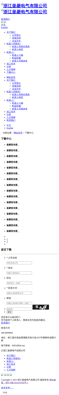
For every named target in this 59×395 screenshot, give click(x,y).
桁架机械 (16, 58)
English (4, 27)
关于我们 (11, 32)
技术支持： (7, 388)
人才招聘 (11, 69)
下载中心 (11, 72)
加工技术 (11, 64)
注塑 (9, 66)
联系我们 (5, 19)
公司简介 (16, 35)
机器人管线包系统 (21, 46)
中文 (3, 25)
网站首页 (11, 77)
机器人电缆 (17, 49)
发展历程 (16, 38)
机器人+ (10, 52)
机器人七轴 (17, 55)
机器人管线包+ (14, 44)
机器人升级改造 (19, 61)
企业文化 (16, 41)
